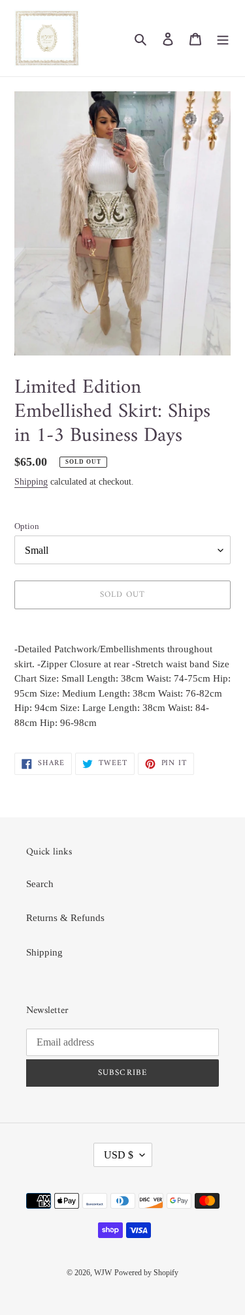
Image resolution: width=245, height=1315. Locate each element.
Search (40, 884)
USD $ (118, 1154)
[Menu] (223, 38)
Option (26, 526)
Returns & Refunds (65, 918)
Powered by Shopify (146, 1272)
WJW (103, 1272)
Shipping (31, 482)
